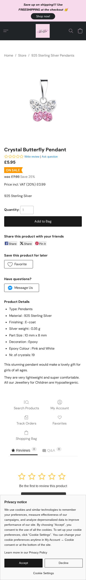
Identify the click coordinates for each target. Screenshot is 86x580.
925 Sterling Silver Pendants (52, 55)
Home (8, 55)
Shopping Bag (26, 438)
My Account (60, 408)
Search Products (26, 408)
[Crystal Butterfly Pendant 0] (43, 101)
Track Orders (26, 423)
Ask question (50, 156)
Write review (31, 156)
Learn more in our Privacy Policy (25, 552)
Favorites (60, 423)
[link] (43, 571)
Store (22, 55)
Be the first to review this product (43, 486)
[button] (43, 16)
